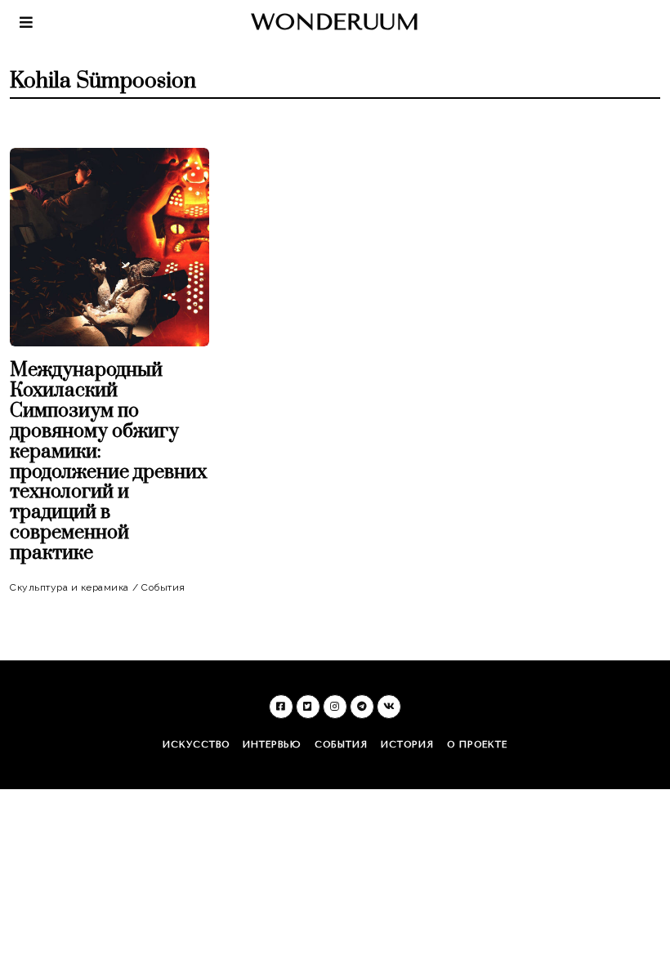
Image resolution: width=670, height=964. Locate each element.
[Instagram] (335, 706)
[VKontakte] (389, 706)
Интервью (272, 744)
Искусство (196, 744)
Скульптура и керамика (69, 587)
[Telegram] (362, 706)
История (407, 744)
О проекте (477, 744)
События (163, 587)
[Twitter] (308, 706)
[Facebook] (281, 706)
